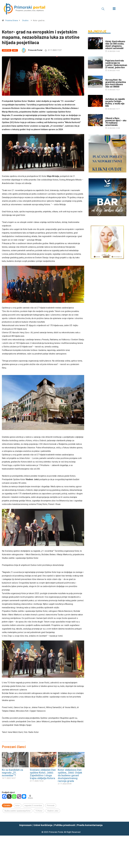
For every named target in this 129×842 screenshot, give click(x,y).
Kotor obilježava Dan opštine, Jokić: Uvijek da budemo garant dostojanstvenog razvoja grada (70, 775)
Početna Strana (11, 20)
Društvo (25, 20)
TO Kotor (38, 811)
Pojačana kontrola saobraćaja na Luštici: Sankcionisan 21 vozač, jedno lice (116, 64)
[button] (103, 8)
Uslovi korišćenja (43, 825)
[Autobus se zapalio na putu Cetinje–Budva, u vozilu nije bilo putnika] (95, 101)
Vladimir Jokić (52, 811)
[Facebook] (4, 796)
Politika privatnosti (64, 825)
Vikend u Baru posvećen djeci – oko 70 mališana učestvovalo (115, 121)
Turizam (108, 115)
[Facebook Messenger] (24, 796)
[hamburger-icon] (114, 9)
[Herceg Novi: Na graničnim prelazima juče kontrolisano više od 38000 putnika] (95, 82)
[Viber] (19, 796)
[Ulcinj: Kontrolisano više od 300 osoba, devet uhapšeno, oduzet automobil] (95, 43)
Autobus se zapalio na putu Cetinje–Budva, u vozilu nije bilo (115, 102)
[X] (9, 796)
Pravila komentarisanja (90, 825)
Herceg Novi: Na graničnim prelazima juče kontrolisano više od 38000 (115, 83)
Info (15, 50)
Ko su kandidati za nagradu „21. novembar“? (12, 772)
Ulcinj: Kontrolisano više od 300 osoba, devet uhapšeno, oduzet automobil (115, 45)
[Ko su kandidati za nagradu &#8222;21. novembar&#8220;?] (15, 759)
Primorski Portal (35, 50)
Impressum (25, 825)
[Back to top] (125, 828)
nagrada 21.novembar (33, 805)
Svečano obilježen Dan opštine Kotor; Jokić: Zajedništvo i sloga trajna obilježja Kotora (43, 774)
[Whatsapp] (14, 796)
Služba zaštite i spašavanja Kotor (17, 811)
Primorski (50, 805)
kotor (17, 805)
